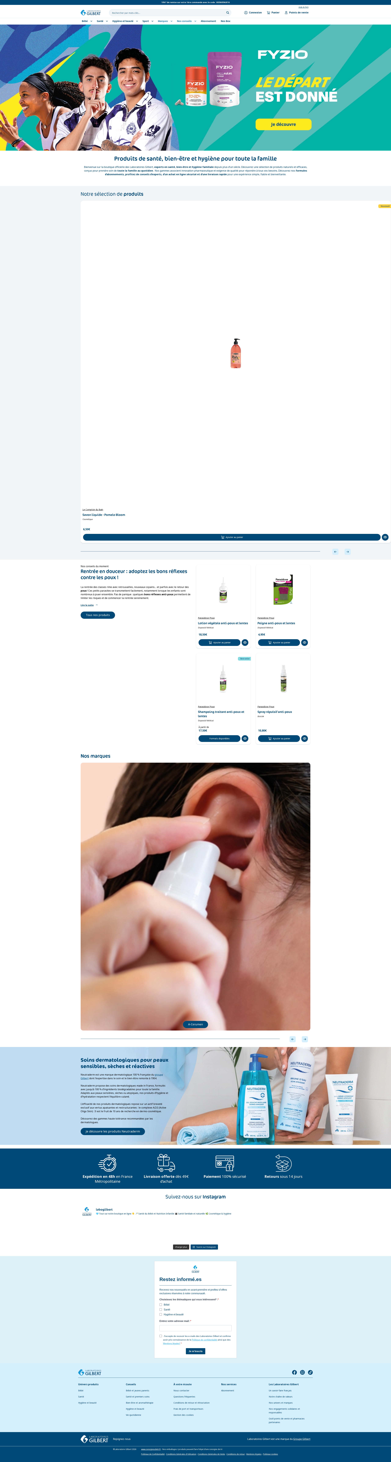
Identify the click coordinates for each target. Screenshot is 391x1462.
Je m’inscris (196, 1351)
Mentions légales (253, 1454)
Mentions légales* (171, 1343)
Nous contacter (181, 1390)
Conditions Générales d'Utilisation (181, 1454)
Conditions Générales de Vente (211, 1454)
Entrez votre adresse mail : (174, 1321)
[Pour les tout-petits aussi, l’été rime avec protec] (291, 1231)
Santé (81, 1396)
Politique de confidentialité (204, 1340)
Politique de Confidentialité (153, 1454)
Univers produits (88, 1384)
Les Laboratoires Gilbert (284, 1384)
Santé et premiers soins (138, 1396)
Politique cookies (270, 1454)
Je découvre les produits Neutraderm (113, 1131)
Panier (276, 12)
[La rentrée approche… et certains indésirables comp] (137, 1231)
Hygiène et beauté (87, 1402)
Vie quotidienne (133, 1415)
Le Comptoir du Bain (92, 509)
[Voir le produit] (236, 353)
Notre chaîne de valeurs (280, 1396)
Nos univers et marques (281, 1402)
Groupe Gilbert (301, 1439)
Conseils (131, 1384)
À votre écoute (183, 1384)
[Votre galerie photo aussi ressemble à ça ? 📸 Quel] (176, 1231)
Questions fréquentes (184, 1396)
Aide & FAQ (304, 7)
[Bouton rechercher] (228, 13)
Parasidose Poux (206, 618)
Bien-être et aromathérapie (139, 1402)
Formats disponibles (219, 738)
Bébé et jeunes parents (137, 1390)
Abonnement (227, 1390)
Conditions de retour (236, 1454)
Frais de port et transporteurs (188, 1408)
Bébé (80, 1390)
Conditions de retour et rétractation (192, 1402)
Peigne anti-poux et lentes (276, 623)
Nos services (228, 1384)
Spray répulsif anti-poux (275, 712)
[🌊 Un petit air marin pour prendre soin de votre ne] (214, 1231)
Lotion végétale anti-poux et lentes (223, 623)
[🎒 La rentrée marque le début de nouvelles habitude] (99, 1231)
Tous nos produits (98, 615)
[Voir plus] (195, 88)
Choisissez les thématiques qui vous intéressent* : (188, 1299)
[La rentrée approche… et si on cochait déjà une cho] (253, 1231)
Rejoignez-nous (122, 1439)
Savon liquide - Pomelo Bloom (103, 515)
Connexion (255, 12)
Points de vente (299, 12)
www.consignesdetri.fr (151, 1449)
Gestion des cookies (184, 1415)
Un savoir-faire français (280, 1390)
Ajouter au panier (234, 537)
